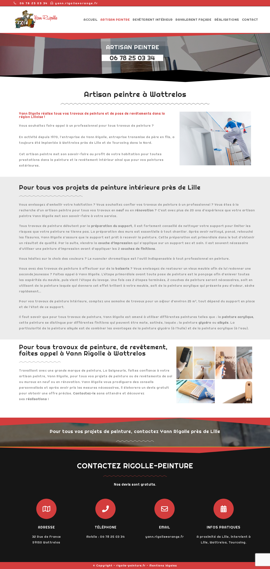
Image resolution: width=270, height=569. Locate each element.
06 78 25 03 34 (132, 58)
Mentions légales (163, 565)
